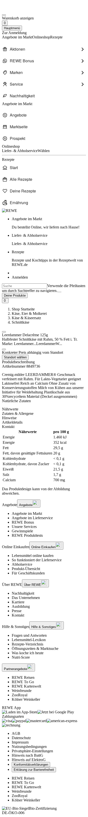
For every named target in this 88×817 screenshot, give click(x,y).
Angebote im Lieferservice (32, 518)
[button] (4, 332)
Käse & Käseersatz (26, 318)
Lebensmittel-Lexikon (29, 640)
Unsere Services (24, 527)
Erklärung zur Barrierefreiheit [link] (34, 770)
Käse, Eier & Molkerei (29, 313)
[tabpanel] (44, 456)
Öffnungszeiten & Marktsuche (35, 648)
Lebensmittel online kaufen (33, 556)
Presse (17, 611)
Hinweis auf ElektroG (29, 760)
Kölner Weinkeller (26, 699)
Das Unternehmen (26, 598)
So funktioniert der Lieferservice (37, 560)
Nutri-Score (21, 657)
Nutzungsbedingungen (29, 746)
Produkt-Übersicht (26, 569)
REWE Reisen (23, 677)
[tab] (44, 409)
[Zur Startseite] (18, 9)
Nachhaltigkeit (23, 593)
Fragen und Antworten (29, 635)
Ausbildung (21, 606)
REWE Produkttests (27, 535)
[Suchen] (59, 292)
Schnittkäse (20, 322)
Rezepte (47, 258)
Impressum (20, 742)
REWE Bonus (23, 522)
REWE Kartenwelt (26, 686)
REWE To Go (23, 682)
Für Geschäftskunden (28, 573)
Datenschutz (21, 738)
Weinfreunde (22, 691)
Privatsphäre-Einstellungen (32, 751)
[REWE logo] (9, 211)
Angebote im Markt (27, 513)
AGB (16, 733)
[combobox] (24, 286)
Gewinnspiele (22, 531)
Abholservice (22, 564)
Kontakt (18, 615)
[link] (49, 223)
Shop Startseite (23, 309)
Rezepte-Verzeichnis (27, 644)
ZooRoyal (19, 695)
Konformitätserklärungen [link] (31, 764)
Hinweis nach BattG (27, 755)
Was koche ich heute (28, 653)
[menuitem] (44, 49)
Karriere (18, 602)
